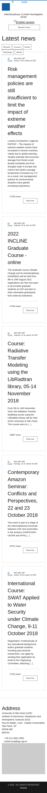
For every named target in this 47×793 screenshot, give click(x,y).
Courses (17, 47)
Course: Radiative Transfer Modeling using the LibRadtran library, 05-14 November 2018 (22, 372)
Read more (30, 201)
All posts (6, 47)
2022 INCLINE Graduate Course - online (18, 248)
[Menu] (6, 7)
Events (27, 47)
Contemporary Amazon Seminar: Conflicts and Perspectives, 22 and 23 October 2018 (23, 493)
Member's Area (24, 27)
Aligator (23, 788)
